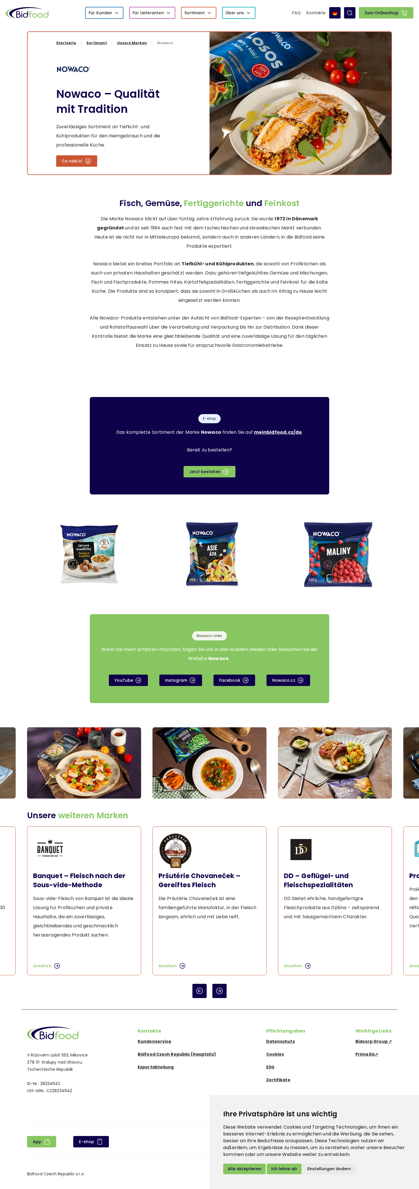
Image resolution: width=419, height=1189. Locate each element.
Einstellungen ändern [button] (329, 1169)
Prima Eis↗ (367, 1054)
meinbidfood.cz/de (278, 432)
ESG (270, 1067)
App (37, 1142)
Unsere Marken (132, 42)
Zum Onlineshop (381, 13)
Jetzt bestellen (205, 472)
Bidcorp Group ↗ (373, 1041)
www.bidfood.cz (52, 1033)
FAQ (296, 13)
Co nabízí (72, 161)
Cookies (275, 1054)
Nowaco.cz (283, 680)
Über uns (234, 13)
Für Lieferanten (148, 13)
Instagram (176, 680)
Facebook (229, 680)
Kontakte (316, 13)
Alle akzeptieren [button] (244, 1169)
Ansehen (42, 966)
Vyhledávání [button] (349, 13)
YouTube (124, 680)
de (334, 12)
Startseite (66, 42)
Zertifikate (278, 1080)
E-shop (86, 1142)
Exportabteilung (156, 1067)
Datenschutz (280, 1041)
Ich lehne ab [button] (284, 1169)
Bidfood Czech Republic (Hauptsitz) (177, 1054)
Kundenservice (154, 1041)
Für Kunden (100, 13)
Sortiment (194, 13)
